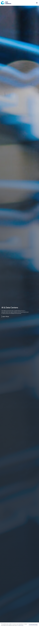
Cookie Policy (20, 625)
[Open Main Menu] (37, 3)
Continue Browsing (33, 624)
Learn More (5, 316)
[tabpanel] (19, 314)
